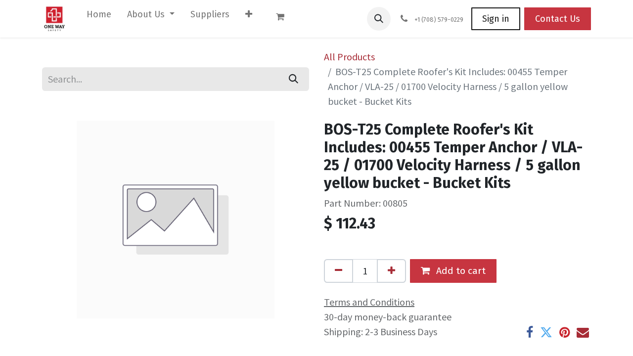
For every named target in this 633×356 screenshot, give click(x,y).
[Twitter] (546, 332)
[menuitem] (99, 16)
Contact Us (557, 18)
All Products (349, 56)
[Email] (583, 332)
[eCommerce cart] (285, 19)
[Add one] (391, 271)
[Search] (293, 79)
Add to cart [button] (460, 270)
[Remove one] (338, 271)
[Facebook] (529, 332)
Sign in (495, 18)
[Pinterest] (564, 332)
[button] (379, 19)
